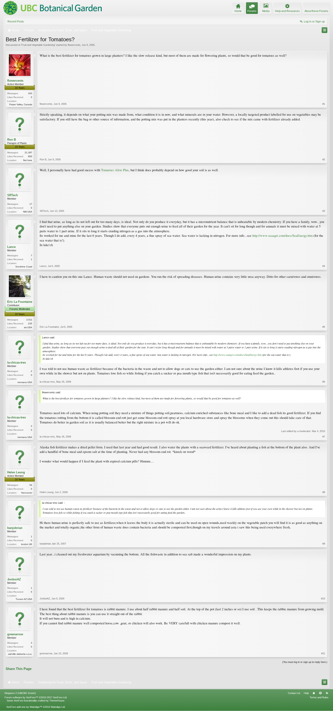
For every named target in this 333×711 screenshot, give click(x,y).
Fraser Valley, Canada (20, 104)
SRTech (12, 195)
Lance (11, 247)
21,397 (28, 152)
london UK (26, 544)
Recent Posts (15, 21)
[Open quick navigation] (324, 30)
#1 (323, 104)
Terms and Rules (319, 697)
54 (30, 485)
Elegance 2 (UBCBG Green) (20, 693)
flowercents (74, 45)
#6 (323, 381)
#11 (323, 653)
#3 (323, 211)
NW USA (27, 211)
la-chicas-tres (16, 362)
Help (306, 693)
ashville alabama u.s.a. (20, 654)
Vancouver (26, 492)
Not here (27, 160)
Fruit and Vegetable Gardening (38, 45)
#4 (323, 266)
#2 (323, 159)
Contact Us (294, 693)
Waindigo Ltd (58, 707)
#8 (323, 492)
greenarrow (15, 634)
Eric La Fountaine (19, 301)
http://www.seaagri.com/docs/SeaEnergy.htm (282, 235)
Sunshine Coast (23, 266)
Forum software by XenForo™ (36, 697)
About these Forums (316, 11)
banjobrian (14, 528)
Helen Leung (16, 472)
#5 (323, 326)
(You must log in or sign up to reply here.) (304, 662)
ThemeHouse (56, 700)
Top (320, 693)
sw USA (28, 327)
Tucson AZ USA (24, 599)
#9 (323, 543)
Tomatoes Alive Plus (115, 170)
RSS (326, 693)
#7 (323, 436)
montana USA (24, 382)
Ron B (11, 139)
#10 (323, 598)
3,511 (29, 319)
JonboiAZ (14, 579)
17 (30, 204)
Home (313, 693)
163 (30, 93)
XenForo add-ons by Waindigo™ (24, 707)
